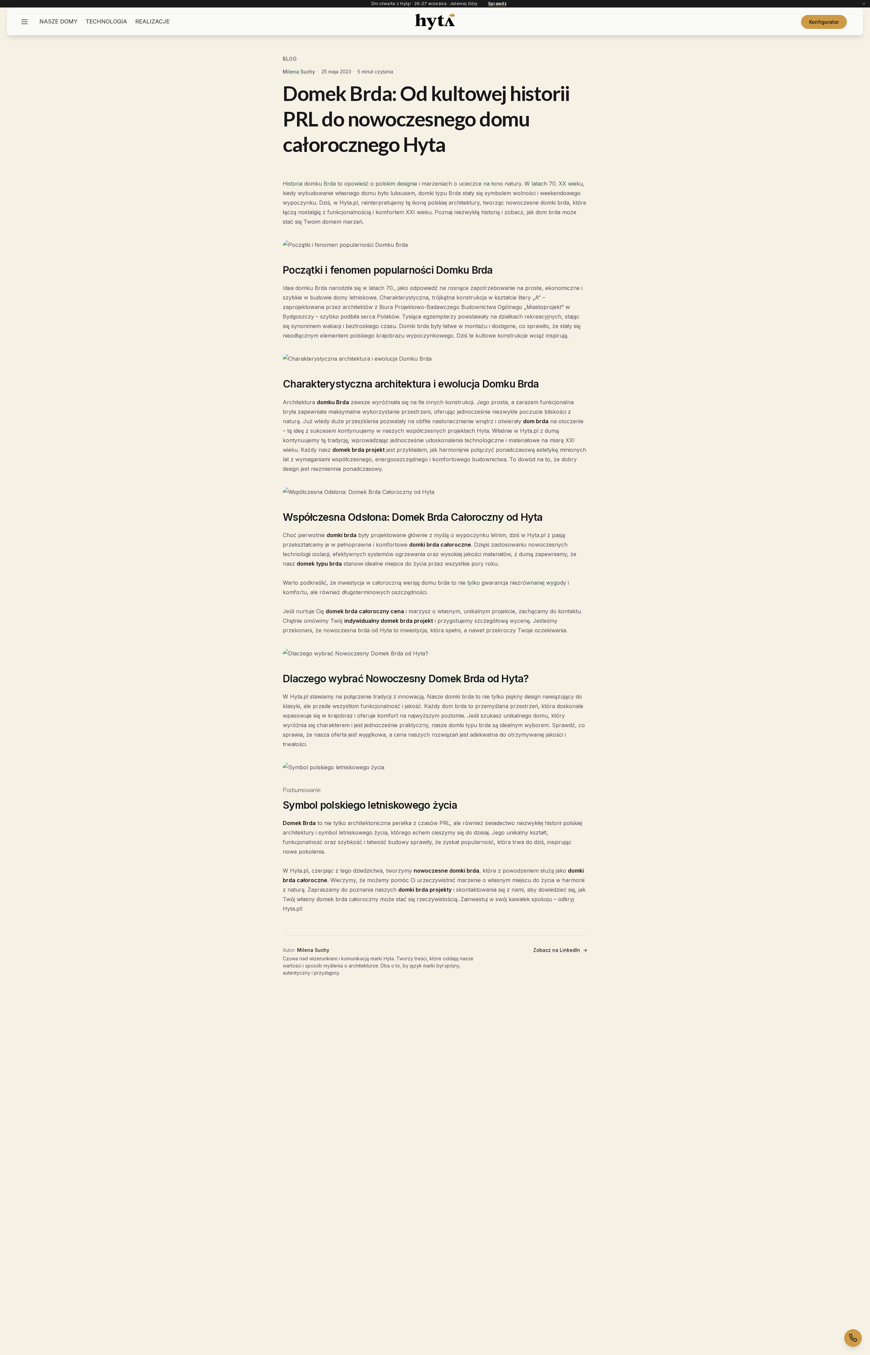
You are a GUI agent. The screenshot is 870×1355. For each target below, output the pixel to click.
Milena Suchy (299, 71)
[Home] (435, 22)
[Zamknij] (864, 3)
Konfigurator (824, 22)
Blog (290, 59)
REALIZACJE (152, 21)
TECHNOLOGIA (106, 21)
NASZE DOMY (58, 21)
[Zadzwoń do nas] (853, 1338)
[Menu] (24, 22)
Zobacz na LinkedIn (560, 950)
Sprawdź (497, 4)
